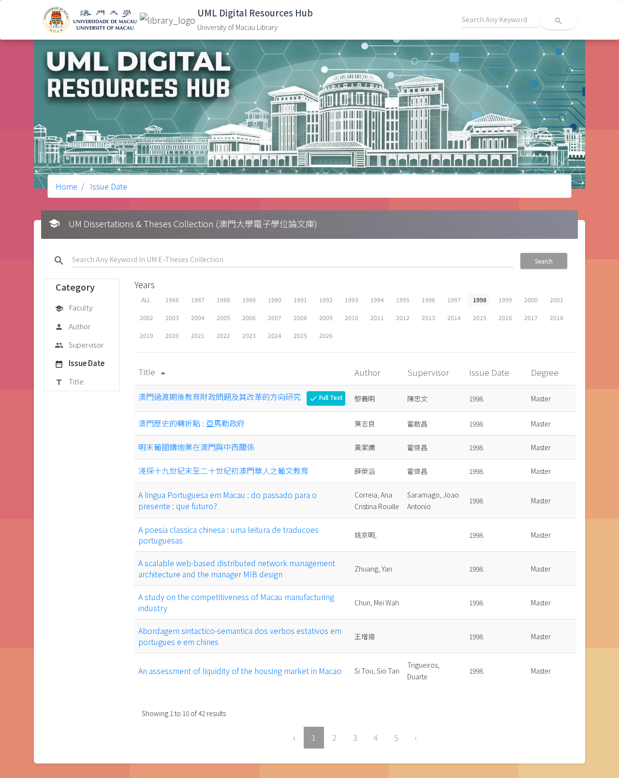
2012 (403, 317)
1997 (454, 299)
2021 (198, 335)
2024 (274, 335)
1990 (274, 299)
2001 (556, 299)
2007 (274, 317)
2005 (223, 317)
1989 (249, 299)
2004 (198, 317)
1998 (479, 299)
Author (72, 326)
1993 (351, 299)
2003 (172, 317)
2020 (172, 335)
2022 (223, 335)
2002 (146, 317)
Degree (545, 372)
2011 (377, 317)
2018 (556, 317)
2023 (249, 335)
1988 (223, 299)
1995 (403, 299)
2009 (326, 317)
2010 (351, 317)
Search (544, 261)
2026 (326, 335)
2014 (454, 317)
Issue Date (107, 186)
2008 (300, 317)
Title (69, 381)
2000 (531, 299)
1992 (326, 299)
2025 (300, 335)
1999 (505, 299)
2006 (249, 317)
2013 (428, 317)
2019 (146, 335)
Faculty (73, 307)
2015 (479, 317)
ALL (145, 299)
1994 (377, 299)
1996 (428, 299)
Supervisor (79, 344)
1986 (172, 299)
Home (66, 186)
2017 (531, 317)
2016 (505, 317)
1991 (300, 299)
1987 (198, 299)
